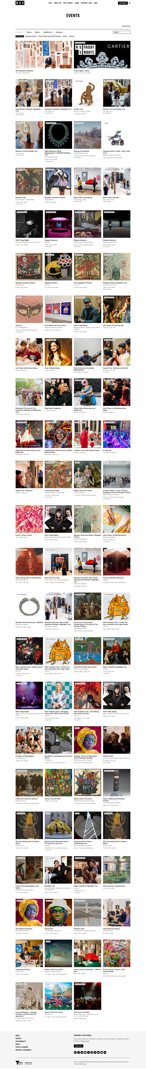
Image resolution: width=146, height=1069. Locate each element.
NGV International (31, 36)
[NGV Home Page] (20, 3)
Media (18, 1044)
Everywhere (19, 36)
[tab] (20, 32)
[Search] (129, 3)
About (18, 1036)
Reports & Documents (23, 1050)
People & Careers (22, 1047)
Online (65, 36)
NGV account (85, 1041)
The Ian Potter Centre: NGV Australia (50, 36)
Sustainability (21, 1041)
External (71, 36)
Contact (18, 1038)
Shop (95, 3)
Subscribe (78, 1046)
